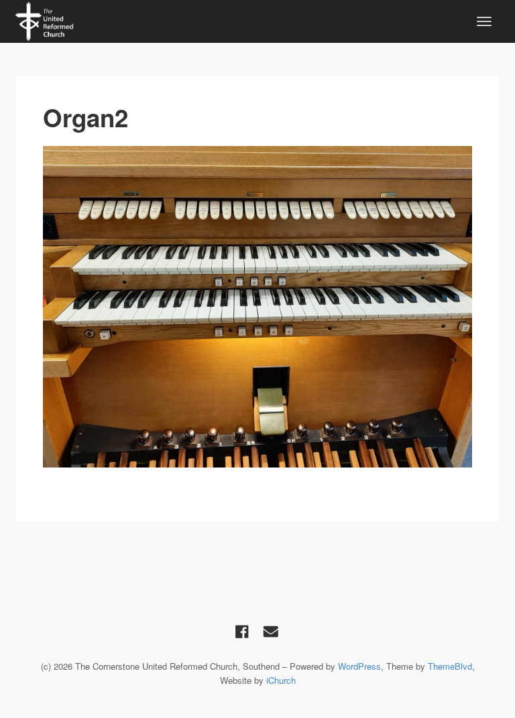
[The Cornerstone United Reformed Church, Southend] (44, 19)
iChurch (281, 680)
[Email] (271, 630)
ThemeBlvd (450, 666)
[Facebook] (242, 630)
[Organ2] (257, 307)
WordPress (359, 666)
